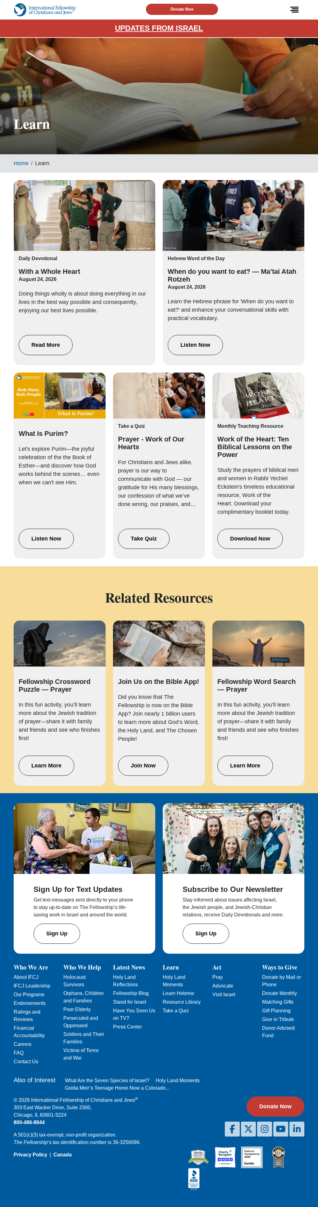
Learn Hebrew (178, 993)
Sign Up (56, 933)
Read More (45, 345)
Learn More (46, 765)
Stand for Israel (129, 1002)
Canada (62, 1154)
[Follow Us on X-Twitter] (248, 1129)
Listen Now (195, 345)
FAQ (19, 1053)
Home (21, 163)
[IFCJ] (45, 10)
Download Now (250, 539)
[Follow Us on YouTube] (280, 1129)
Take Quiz (144, 539)
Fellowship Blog (131, 993)
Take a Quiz (176, 1010)
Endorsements (30, 1003)
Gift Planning (276, 1010)
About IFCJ (26, 977)
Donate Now (181, 9)
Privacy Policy (30, 1154)
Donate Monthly (279, 993)
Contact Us (26, 1061)
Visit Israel (223, 994)
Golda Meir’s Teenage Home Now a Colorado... (117, 1088)
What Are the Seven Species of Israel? (107, 1080)
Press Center (127, 1026)
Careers (22, 1044)
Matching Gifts (277, 1002)
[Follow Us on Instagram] (264, 1129)
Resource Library (182, 1002)
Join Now (143, 765)
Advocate (222, 985)
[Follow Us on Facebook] (232, 1129)
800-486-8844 (29, 1122)
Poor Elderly (77, 1009)
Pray (217, 977)
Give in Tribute (278, 1019)
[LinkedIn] (296, 1129)
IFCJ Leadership (32, 985)
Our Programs (29, 994)
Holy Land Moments (178, 1080)
